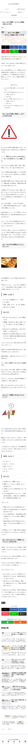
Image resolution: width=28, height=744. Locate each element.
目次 (12, 85)
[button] (22, 51)
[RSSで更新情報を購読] (20, 622)
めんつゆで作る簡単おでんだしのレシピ (14, 92)
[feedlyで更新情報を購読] (7, 622)
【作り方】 (8, 96)
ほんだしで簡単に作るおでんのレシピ (13, 99)
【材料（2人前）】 (10, 94)
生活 (4, 602)
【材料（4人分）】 (10, 101)
